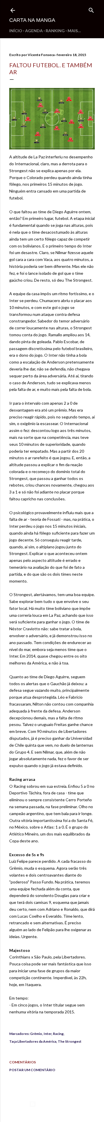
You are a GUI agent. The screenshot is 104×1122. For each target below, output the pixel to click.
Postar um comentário (32, 1070)
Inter (47, 1033)
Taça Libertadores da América (32, 1041)
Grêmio (36, 1033)
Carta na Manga (32, 20)
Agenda (34, 30)
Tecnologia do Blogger (56, 1104)
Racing (58, 1033)
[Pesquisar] (91, 9)
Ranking (55, 30)
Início (15, 30)
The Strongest (69, 1041)
